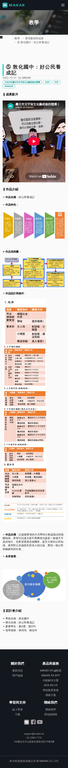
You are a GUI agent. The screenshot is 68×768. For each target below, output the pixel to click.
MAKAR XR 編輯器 (50, 670)
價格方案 (50, 695)
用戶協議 (17, 675)
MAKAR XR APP (50, 675)
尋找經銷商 (50, 714)
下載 (17, 714)
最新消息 (17, 670)
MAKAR (26, 77)
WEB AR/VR (51, 685)
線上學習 (17, 709)
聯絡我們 (50, 709)
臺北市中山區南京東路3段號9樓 (34, 741)
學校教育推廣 (51, 690)
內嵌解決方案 (51, 680)
